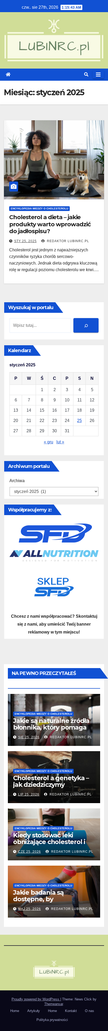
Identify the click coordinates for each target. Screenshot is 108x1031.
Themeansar (53, 1004)
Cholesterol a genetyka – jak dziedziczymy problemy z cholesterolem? (51, 788)
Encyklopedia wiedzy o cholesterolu (39, 208)
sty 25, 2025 (25, 241)
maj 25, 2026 (29, 909)
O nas (89, 1011)
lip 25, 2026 (28, 794)
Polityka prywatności (52, 1020)
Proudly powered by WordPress (36, 999)
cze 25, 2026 (29, 851)
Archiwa (17, 480)
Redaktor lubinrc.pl (67, 241)
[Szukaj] (86, 325)
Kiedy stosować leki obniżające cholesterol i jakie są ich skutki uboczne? (49, 845)
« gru (48, 442)
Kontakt (71, 1011)
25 (79, 420)
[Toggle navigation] (98, 75)
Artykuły (33, 1011)
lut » (60, 442)
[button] (86, 74)
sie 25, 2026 (29, 737)
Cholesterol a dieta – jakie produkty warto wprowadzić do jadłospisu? (50, 224)
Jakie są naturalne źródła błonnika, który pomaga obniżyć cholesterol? (51, 727)
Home (14, 1011)
